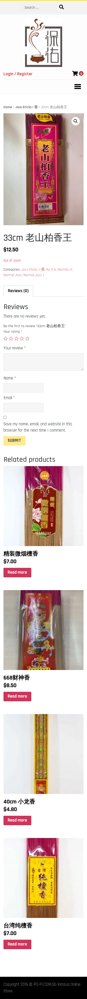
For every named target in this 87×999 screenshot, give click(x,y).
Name (9, 378)
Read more (17, 572)
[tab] (18, 291)
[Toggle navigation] (76, 86)
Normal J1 (65, 269)
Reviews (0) (18, 291)
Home (7, 107)
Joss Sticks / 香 (26, 107)
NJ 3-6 (51, 269)
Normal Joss (12, 275)
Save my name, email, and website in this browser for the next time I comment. (37, 427)
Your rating (12, 331)
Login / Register (17, 74)
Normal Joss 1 (33, 275)
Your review (14, 348)
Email (9, 398)
